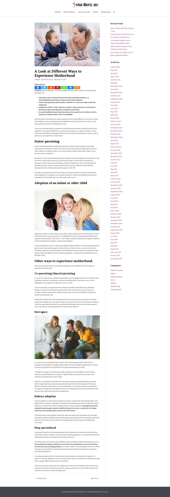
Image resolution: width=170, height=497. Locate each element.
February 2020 (115, 214)
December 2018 (116, 259)
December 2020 (116, 185)
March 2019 (114, 249)
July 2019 (113, 236)
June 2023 (114, 108)
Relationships (105, 12)
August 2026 (115, 67)
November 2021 (116, 156)
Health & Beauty (69, 12)
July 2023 (113, 105)
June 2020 (114, 201)
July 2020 (114, 198)
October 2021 (115, 159)
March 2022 (114, 144)
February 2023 (115, 121)
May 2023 (113, 112)
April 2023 (114, 115)
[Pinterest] (57, 87)
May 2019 (113, 243)
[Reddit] (51, 87)
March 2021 (114, 175)
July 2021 (113, 163)
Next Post (95, 478)
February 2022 (115, 147)
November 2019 (116, 223)
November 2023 (116, 92)
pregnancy (71, 466)
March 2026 (114, 76)
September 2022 (116, 137)
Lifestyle (58, 12)
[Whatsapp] (64, 87)
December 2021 (116, 153)
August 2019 (114, 233)
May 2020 (113, 204)
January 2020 (115, 217)
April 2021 (113, 172)
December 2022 (116, 128)
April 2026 (114, 73)
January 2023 (115, 124)
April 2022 (114, 140)
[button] (114, 12)
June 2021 (114, 166)
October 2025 (115, 80)
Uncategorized (115, 289)
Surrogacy (38, 362)
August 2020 (115, 195)
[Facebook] (38, 87)
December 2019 (116, 220)
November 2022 (116, 131)
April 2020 (114, 207)
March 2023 (114, 118)
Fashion (95, 12)
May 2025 (113, 83)
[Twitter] (44, 87)
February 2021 (115, 179)
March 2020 (114, 211)
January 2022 (115, 150)
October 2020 (115, 188)
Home (112, 280)
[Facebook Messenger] (70, 87)
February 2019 (115, 252)
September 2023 (116, 99)
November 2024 (116, 86)
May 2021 (113, 169)
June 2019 (114, 239)
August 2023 (115, 102)
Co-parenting (39, 278)
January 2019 (115, 255)
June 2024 (114, 89)
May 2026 (113, 70)
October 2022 (115, 134)
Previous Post (40, 478)
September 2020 (116, 191)
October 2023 (115, 96)
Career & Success (84, 12)
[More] (77, 87)
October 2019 (115, 227)
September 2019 (116, 230)
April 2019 (113, 246)
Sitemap (105, 492)
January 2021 (115, 182)
